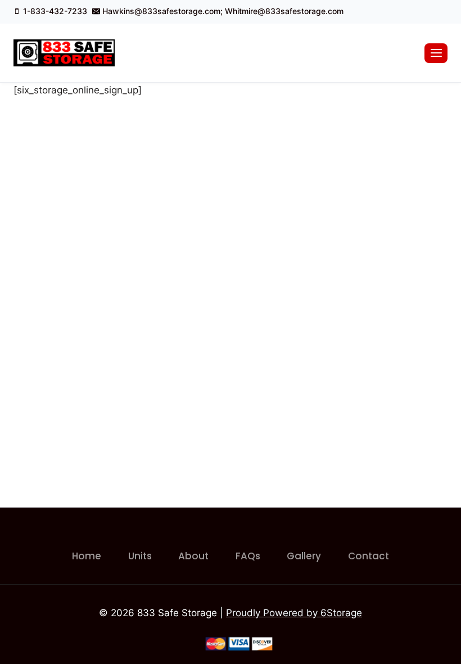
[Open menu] (436, 53)
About (193, 556)
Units (140, 556)
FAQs (248, 556)
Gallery (304, 556)
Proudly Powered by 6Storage (294, 612)
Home (86, 556)
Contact (368, 556)
